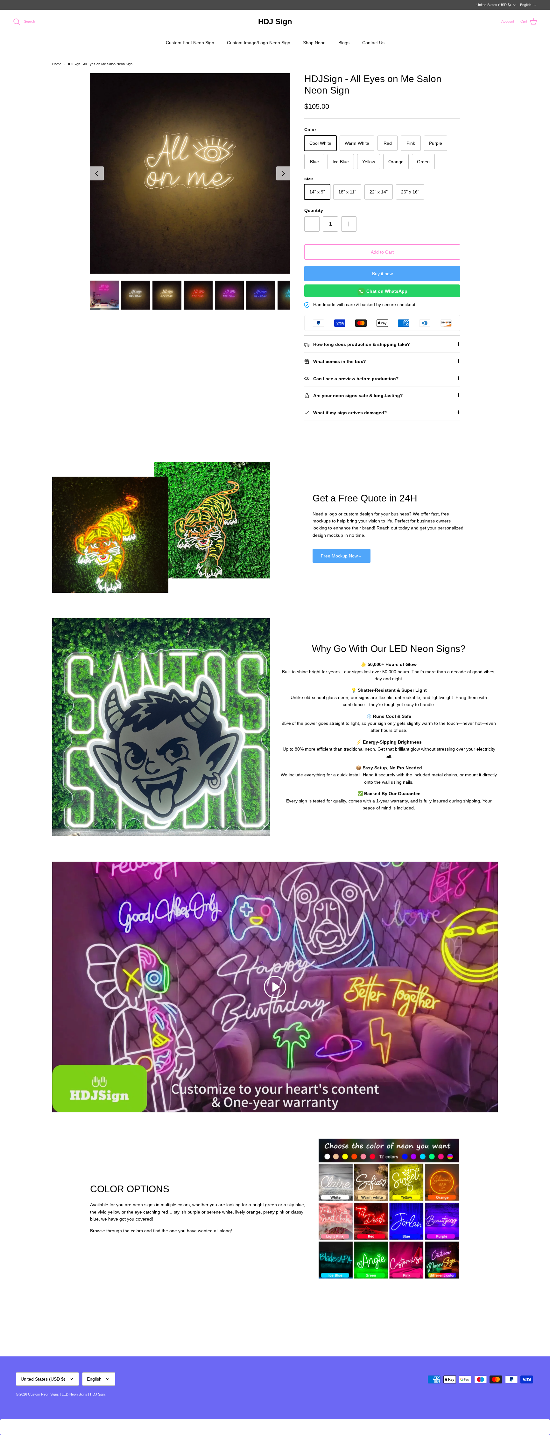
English (525, 5)
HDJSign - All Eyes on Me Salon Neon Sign (99, 64)
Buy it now (382, 273)
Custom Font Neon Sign (190, 42)
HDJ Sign (97, 1394)
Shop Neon (314, 42)
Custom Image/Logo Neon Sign (258, 42)
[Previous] (97, 173)
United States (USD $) (493, 5)
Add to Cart (382, 252)
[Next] (283, 173)
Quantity (313, 210)
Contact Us (373, 42)
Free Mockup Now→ (341, 555)
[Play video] (275, 987)
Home (56, 64)
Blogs (343, 42)
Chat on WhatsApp (386, 291)
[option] (190, 173)
